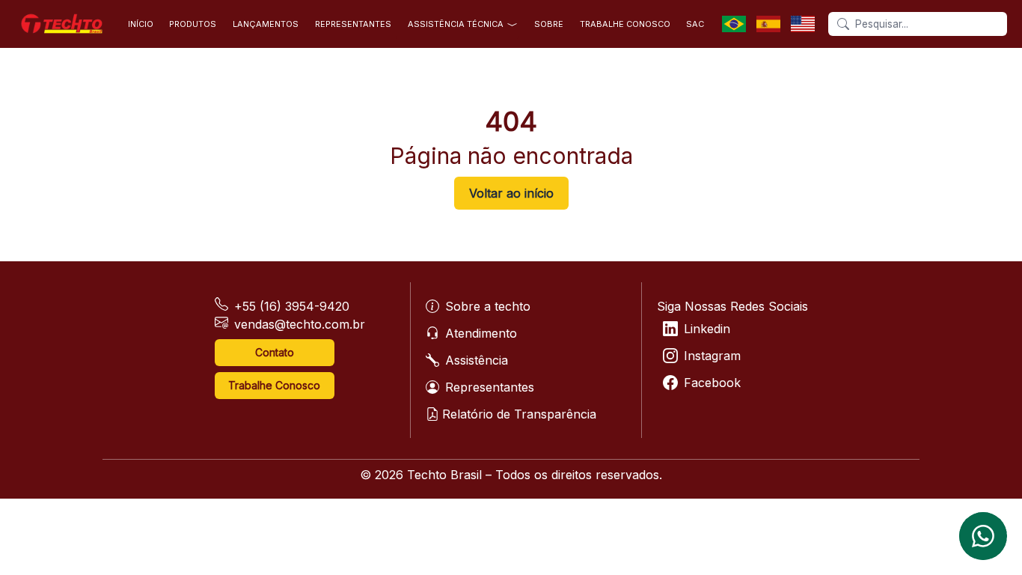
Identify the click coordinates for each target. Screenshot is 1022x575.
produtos (192, 24)
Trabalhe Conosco (274, 385)
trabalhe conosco (625, 24)
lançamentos (266, 24)
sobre (548, 24)
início (140, 24)
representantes (353, 24)
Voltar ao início (511, 193)
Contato (274, 352)
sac (695, 24)
